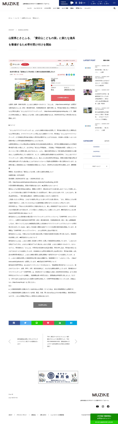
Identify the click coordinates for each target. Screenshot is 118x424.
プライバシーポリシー (22, 414)
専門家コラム (79, 8)
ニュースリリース (38, 8)
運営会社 (33, 414)
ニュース (29, 8)
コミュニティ (87, 8)
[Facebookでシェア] (14, 323)
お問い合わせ (43, 414)
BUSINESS (20, 29)
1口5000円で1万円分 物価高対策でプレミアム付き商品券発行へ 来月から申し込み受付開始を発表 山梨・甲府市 (102, 98)
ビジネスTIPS (47, 8)
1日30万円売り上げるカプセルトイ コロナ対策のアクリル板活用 (102, 83)
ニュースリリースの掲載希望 (57, 414)
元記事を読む (42, 305)
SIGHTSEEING (101, 77)
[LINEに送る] (37, 323)
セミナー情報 (65, 8)
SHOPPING (25, 29)
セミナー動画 (56, 8)
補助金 (72, 8)
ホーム (10, 18)
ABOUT (10, 414)
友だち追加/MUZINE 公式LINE (105, 422)
